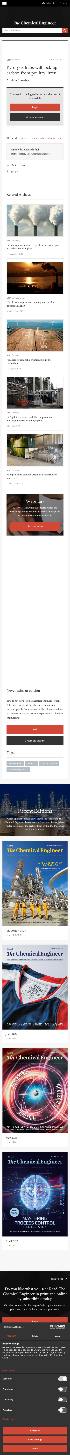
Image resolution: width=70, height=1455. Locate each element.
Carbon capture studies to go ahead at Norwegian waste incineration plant (33, 246)
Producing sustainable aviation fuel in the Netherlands (29, 361)
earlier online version (50, 138)
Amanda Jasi (31, 149)
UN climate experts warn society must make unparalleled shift (30, 304)
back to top (57, 1279)
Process (15, 355)
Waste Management (18, 769)
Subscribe (51, 3)
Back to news (18, 165)
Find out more (35, 526)
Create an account (35, 117)
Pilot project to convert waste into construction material (32, 476)
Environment (18, 298)
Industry (16, 59)
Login (65, 3)
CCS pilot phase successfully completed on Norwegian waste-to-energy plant (29, 418)
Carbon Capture (49, 763)
